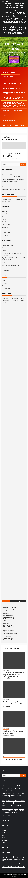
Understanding (18, 26)
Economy (4, 248)
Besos (3, 788)
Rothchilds (4, 805)
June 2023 (4, 214)
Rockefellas (17, 803)
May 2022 (4, 219)
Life (21, 798)
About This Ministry (13, 3)
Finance (4, 250)
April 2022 (4, 222)
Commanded (14, 790)
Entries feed (5, 283)
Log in (3, 280)
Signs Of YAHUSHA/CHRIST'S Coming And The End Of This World (8, 630)
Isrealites (11, 798)
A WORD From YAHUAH (18, 5)
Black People (17, 788)
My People (4, 803)
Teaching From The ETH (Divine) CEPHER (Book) (14, 28)
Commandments (6, 793)
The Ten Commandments (18, 812)
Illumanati (4, 798)
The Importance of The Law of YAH (14, 7)
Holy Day (19, 795)
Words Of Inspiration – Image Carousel (14, 12)
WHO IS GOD (21, 3)
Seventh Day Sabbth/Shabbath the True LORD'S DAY (13, 860)
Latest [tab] (6, 601)
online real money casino (8, 199)
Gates (22, 793)
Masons (15, 800)
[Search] (26, 69)
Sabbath (12, 805)
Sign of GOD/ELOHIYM (7, 810)
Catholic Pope (5, 790)
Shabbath (12, 808)
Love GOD (8, 800)
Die (18, 793)
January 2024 (5, 211)
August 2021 (5, 227)
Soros (16, 810)
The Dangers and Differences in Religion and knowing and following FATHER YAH (13, 675)
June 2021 (4, 230)
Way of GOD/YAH (6, 815)
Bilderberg (10, 788)
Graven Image (5, 795)
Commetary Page (10, 26)
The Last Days (8, 5)
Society (4, 262)
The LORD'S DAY (6, 812)
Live (3, 800)
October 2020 (5, 235)
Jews (17, 798)
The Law (22, 810)
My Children (21, 800)
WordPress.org (6, 288)
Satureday (18, 805)
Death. (14, 793)
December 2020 (6, 232)
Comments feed (6, 286)
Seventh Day (5, 808)
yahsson (14, 158)
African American (6, 785)
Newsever (20, 874)
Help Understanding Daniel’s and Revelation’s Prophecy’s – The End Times (14, 704)
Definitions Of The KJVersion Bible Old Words (13, 184)
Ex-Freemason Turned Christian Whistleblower (13, 189)
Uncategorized (6, 268)
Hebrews (13, 795)
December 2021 (6, 224)
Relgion (11, 803)
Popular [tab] (14, 601)
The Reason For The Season (9, 187)
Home (6, 3)
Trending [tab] (22, 601)
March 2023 (5, 216)
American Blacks (16, 785)
